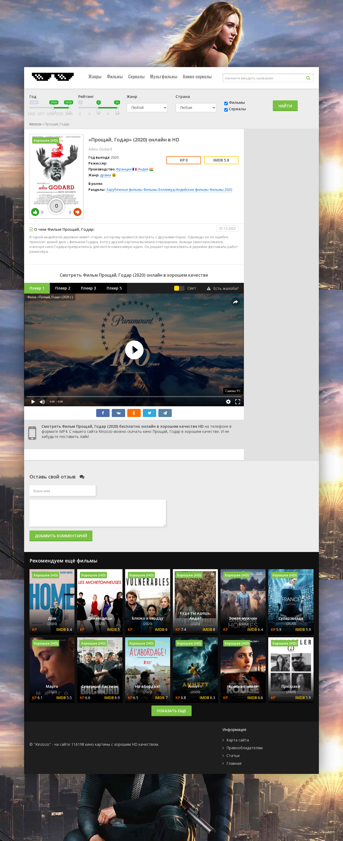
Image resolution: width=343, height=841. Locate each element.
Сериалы (136, 76)
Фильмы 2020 (221, 189)
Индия (142, 169)
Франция (124, 169)
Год (32, 96)
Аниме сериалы (197, 76)
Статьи (233, 755)
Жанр (132, 96)
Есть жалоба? (225, 288)
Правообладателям (244, 747)
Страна (183, 96)
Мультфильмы (163, 76)
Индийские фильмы (192, 189)
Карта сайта (237, 740)
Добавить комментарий (61, 535)
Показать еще (171, 710)
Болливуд (166, 189)
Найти (285, 105)
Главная (233, 763)
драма (105, 175)
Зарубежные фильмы (124, 189)
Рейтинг (86, 96)
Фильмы (115, 76)
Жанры (95, 76)
